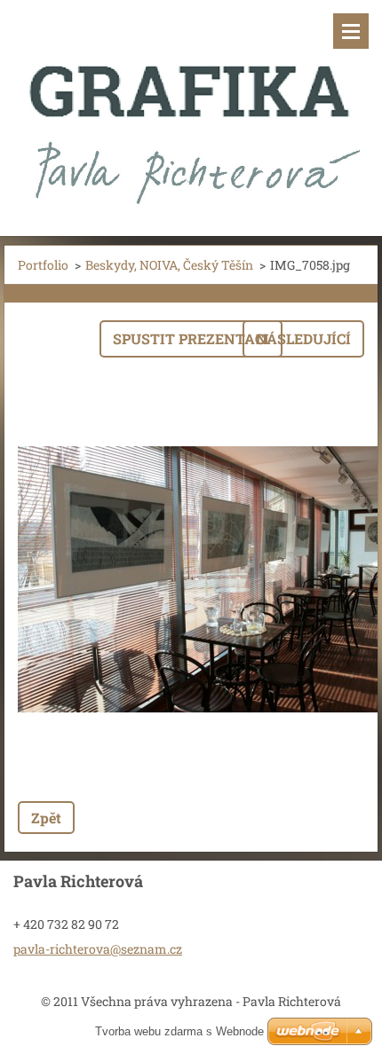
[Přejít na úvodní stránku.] (191, 107)
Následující (303, 338)
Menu (351, 31)
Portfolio (43, 264)
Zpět (46, 817)
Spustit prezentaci (191, 338)
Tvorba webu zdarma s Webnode (179, 1031)
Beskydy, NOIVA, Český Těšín (169, 264)
